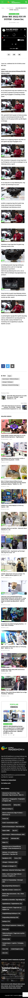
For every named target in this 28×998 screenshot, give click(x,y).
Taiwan (5, 929)
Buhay (17, 805)
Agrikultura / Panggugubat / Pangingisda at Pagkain (13, 800)
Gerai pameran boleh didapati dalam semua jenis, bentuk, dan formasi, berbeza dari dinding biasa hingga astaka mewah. (13, 985)
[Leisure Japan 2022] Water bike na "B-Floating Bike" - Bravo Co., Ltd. (13, 647)
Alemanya (6, 805)
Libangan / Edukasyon (7, 382)
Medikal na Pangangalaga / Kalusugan (12, 881)
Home (3, 8)
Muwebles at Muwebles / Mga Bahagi (13, 899)
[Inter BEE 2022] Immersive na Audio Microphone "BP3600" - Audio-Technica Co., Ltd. (17, 397)
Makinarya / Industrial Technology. (10, 385)
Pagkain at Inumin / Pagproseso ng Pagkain (11, 908)
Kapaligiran (6, 858)
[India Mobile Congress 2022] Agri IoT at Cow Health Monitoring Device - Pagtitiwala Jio (13, 436)
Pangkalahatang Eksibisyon (11, 913)
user (6, 735)
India (5, 838)
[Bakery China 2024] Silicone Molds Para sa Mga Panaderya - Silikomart (14, 693)
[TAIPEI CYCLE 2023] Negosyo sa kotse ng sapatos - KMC (12, 506)
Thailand (6, 939)
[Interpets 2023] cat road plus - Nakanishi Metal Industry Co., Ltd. (14, 528)
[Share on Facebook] (3, 366)
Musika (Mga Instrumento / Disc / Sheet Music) (13, 894)
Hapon (9, 376)
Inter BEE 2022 (10, 8)
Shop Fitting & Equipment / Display (13, 925)
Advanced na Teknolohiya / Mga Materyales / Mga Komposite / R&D (13, 794)
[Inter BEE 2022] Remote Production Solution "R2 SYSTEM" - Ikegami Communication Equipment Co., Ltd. (11, 407)
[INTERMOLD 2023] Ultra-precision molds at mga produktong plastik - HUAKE (13, 459)
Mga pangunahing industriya (11, 886)
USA (5, 953)
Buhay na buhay (7, 808)
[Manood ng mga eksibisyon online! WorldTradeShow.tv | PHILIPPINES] (14, 2)
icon (14, 426)
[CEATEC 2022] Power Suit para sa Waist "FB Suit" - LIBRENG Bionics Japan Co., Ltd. (13, 574)
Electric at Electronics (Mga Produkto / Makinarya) (12, 813)
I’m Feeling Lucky (6, 783)
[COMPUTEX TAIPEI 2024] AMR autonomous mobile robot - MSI (13, 670)
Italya (5, 842)
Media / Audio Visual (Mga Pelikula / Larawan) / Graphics (12, 875)
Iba (15, 830)
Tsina (5, 949)
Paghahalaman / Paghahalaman (12, 903)
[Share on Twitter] (8, 366)
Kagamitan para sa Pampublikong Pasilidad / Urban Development (11, 847)
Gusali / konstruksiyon (10, 822)
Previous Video (5, 393)
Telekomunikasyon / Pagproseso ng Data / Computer (13, 934)
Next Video (24, 403)
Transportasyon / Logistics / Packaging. (13, 944)
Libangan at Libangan (9, 866)
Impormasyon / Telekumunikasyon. (10, 379)
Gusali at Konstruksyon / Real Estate (13, 826)
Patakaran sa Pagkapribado (8, 780)
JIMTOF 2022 (6, 724)
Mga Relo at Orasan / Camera (11, 889)
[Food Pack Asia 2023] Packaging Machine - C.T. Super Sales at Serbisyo (13, 624)
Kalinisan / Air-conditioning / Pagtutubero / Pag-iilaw (10, 853)
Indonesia (15, 838)
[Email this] (12, 366)
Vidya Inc (21, 995)
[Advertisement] (14, 345)
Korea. (17, 858)
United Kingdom (17, 949)
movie (17, 14)
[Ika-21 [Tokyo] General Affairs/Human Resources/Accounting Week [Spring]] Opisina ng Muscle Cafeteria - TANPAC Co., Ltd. (13, 482)
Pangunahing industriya (10, 917)
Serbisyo (6, 921)
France (5, 818)
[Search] (26, 2)
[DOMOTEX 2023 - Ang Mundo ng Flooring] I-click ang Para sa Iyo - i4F (13, 551)
